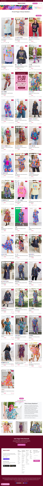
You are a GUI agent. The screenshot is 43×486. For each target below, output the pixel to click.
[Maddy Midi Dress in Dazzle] (30, 308)
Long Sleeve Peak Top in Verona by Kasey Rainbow (35, 283)
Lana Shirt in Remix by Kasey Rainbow (7, 174)
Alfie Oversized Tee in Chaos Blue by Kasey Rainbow (6, 39)
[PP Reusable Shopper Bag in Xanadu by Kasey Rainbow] (8, 37)
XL (5, 42)
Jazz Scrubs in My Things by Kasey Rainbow (34, 337)
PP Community (4, 0)
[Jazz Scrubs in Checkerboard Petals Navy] (18, 281)
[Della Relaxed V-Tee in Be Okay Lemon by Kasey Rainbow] (2, 64)
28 (26, 42)
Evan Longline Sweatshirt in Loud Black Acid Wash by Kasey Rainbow (21, 66)
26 (11, 96)
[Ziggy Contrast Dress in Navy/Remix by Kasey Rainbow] (29, 254)
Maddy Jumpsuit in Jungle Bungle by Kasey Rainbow (7, 94)
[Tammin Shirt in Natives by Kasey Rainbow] (29, 91)
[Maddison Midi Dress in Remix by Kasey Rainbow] (29, 227)
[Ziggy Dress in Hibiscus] (31, 254)
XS (1, 42)
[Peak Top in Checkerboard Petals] (32, 281)
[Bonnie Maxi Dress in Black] (16, 308)
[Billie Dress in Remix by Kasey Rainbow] (18, 37)
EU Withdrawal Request (23, 465)
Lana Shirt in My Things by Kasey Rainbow (34, 148)
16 (33, 69)
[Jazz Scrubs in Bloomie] (16, 281)
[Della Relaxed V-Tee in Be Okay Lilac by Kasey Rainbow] (1, 64)
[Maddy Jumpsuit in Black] (32, 308)
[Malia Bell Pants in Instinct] (30, 64)
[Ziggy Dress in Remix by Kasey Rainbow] (1, 254)
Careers (31, 458)
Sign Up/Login (35, 3)
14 (32, 69)
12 (31, 69)
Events (19, 463)
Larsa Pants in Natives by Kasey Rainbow (7, 201)
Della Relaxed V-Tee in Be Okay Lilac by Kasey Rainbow (7, 66)
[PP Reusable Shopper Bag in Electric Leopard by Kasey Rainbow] (7, 37)
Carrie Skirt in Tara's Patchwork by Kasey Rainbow (21, 256)
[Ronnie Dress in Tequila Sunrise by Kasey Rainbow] (1, 389)
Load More (21, 398)
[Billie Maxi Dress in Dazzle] (19, 37)
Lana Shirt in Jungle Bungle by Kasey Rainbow (21, 121)
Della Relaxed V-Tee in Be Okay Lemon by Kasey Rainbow (35, 202)
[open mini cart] (41, 3)
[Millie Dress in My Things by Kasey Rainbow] (2, 227)
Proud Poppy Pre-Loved (19, 454)
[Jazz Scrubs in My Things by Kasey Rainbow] (17, 281)
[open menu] (1, 3)
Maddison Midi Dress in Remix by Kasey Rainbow (35, 229)
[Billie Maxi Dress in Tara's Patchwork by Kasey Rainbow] (15, 37)
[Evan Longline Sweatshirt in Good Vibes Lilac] (19, 64)
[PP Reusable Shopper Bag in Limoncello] (33, 37)
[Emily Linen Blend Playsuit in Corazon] (30, 362)
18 (34, 69)
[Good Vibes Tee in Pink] (2, 37)
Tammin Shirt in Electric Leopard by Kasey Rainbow (20, 337)
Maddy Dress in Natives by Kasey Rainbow (34, 310)
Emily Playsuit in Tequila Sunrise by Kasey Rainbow (34, 364)
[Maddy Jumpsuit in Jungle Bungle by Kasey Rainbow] (1, 91)
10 (30, 69)
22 (36, 69)
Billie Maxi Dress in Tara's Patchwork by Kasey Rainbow (21, 39)
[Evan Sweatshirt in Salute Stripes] (16, 64)
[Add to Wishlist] (13, 19)
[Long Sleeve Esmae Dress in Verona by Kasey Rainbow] (1, 308)
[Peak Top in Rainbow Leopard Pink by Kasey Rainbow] (30, 281)
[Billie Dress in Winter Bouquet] (17, 37)
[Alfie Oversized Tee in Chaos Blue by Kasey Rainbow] (1, 37)
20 (35, 69)
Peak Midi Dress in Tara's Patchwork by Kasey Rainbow (21, 175)
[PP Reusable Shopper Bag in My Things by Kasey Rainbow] (32, 37)
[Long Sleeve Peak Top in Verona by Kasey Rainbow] (29, 281)
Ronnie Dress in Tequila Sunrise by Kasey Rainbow (7, 391)
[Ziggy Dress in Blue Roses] (2, 254)
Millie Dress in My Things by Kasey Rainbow (20, 229)
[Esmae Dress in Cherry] (2, 308)
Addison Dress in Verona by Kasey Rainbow (34, 121)
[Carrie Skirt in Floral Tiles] (17, 254)
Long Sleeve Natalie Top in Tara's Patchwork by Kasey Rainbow (34, 175)
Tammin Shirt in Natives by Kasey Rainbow (34, 94)
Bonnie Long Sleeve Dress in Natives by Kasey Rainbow (21, 310)
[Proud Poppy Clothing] (21, 3)
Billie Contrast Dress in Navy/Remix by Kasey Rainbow (7, 283)
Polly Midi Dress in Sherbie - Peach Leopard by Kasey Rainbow (20, 363)
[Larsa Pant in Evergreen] (8, 362)
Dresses (19, 458)
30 (27, 42)
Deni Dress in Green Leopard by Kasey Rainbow (7, 336)
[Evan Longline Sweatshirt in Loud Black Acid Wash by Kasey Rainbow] (15, 64)
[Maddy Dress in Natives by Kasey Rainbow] (2, 91)
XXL (6, 42)
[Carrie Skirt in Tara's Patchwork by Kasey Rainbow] (15, 254)
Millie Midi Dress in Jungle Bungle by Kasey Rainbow (7, 229)
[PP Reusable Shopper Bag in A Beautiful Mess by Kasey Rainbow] (9, 37)
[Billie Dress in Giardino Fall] (16, 37)
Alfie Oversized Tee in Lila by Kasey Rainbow (34, 39)
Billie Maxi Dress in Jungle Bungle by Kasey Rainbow (20, 148)
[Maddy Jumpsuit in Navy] (33, 308)
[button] (5, 484)
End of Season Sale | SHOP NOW (21, 0)
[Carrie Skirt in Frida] (16, 254)
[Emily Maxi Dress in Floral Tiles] (31, 362)
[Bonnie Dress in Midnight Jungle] (18, 308)
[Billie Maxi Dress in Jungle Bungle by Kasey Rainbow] (7, 281)
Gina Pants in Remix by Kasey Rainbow (7, 120)
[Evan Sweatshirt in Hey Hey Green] (18, 64)
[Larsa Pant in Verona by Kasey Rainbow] (1, 362)
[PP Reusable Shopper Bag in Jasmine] (31, 37)
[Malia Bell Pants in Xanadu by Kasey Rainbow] (29, 64)
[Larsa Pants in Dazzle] (7, 362)
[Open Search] (3, 3)
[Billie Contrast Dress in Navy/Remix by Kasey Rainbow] (1, 281)
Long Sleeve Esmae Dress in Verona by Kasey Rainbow (7, 310)
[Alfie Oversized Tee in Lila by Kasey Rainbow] (29, 37)
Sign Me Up (37, 460)
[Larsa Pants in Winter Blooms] (2, 362)
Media (27, 456)
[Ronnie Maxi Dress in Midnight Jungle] (2, 389)
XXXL (8, 42)
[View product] (10, 37)
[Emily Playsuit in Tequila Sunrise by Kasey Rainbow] (29, 362)
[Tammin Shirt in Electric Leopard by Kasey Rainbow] (31, 91)
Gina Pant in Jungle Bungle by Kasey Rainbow (7, 148)
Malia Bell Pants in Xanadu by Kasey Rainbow (34, 66)
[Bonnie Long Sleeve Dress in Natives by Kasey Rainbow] (15, 308)
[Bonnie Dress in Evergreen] (19, 308)
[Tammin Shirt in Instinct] (33, 91)
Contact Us (23, 454)
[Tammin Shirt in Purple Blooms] (30, 91)
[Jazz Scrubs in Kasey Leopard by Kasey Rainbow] (15, 281)
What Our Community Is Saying (27, 454)
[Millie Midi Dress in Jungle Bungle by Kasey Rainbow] (1, 227)
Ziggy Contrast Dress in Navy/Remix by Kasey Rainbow (35, 256)
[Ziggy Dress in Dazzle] (33, 254)
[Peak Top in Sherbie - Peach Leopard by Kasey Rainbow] (31, 281)
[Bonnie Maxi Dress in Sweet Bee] (17, 308)
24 (37, 69)
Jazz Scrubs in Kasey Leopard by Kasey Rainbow (21, 283)
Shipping (23, 460)
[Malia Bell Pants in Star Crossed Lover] (31, 64)
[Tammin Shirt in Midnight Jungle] (32, 91)
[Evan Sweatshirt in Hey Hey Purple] (17, 64)
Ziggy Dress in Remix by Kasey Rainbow (7, 255)
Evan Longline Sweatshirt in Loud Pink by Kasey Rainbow (21, 202)
